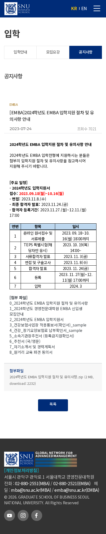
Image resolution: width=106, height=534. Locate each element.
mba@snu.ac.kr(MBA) (31, 490)
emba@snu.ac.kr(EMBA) (76, 490)
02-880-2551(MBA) (32, 483)
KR (74, 8)
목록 (53, 404)
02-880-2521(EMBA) (72, 483)
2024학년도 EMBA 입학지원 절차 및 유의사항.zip (51, 380)
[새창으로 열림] (56, 463)
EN (84, 8)
